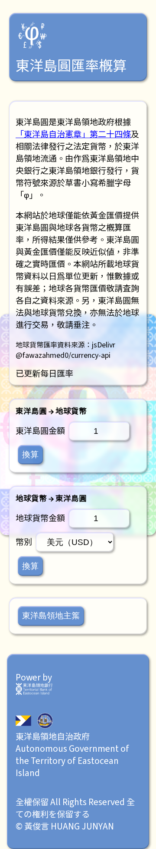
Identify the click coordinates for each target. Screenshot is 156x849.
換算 (30, 454)
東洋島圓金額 (40, 430)
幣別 (24, 541)
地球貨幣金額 (40, 518)
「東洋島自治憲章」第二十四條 (73, 134)
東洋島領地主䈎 (51, 615)
